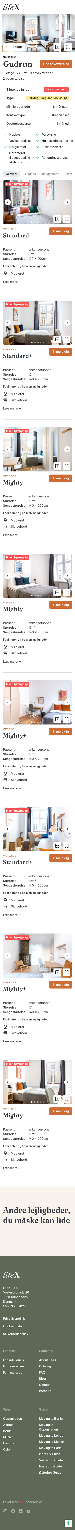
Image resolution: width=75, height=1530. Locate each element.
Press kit (45, 1391)
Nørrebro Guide (50, 1466)
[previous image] (8, 202)
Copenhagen (12, 1419)
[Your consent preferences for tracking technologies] (68, 1523)
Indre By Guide (50, 1454)
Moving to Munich (52, 1442)
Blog (42, 1378)
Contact (44, 1385)
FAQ (42, 1372)
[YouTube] (28, 1512)
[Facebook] (13, 1512)
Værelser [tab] (11, 173)
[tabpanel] (37, 674)
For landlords (12, 1372)
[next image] (67, 202)
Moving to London (52, 1435)
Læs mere (10, 282)
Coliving (45, 1366)
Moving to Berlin (51, 1419)
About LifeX (47, 1360)
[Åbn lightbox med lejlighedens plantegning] (57, 47)
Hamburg (9, 1443)
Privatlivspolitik (14, 1318)
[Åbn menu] (68, 7)
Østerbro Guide (50, 1472)
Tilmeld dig (60, 231)
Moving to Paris (50, 1448)
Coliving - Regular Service (45, 97)
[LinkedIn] (20, 1512)
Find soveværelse (56, 64)
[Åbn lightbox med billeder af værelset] (66, 219)
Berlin (7, 1431)
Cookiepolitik (12, 1326)
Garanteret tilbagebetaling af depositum (19, 157)
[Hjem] (37, 1275)
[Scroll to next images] (69, 33)
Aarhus (8, 1425)
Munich (8, 1437)
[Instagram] (5, 1512)
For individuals (13, 1360)
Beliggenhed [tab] (50, 173)
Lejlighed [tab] (29, 173)
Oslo (6, 1449)
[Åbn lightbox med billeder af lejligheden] (68, 47)
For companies (13, 1366)
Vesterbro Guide (51, 1460)
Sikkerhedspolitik (15, 1334)
